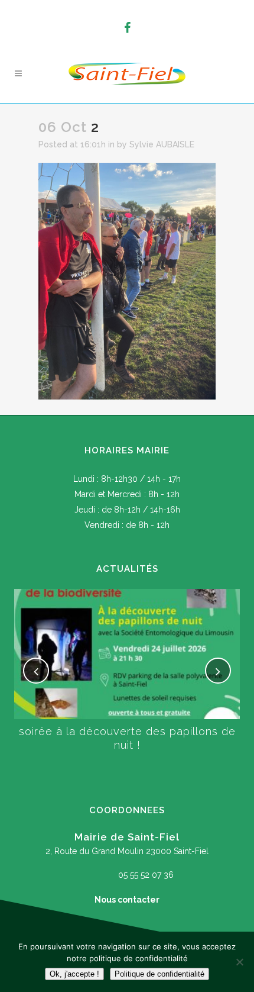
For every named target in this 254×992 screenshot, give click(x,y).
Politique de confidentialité (159, 974)
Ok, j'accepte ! (74, 974)
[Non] (239, 962)
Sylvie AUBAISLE (161, 144)
